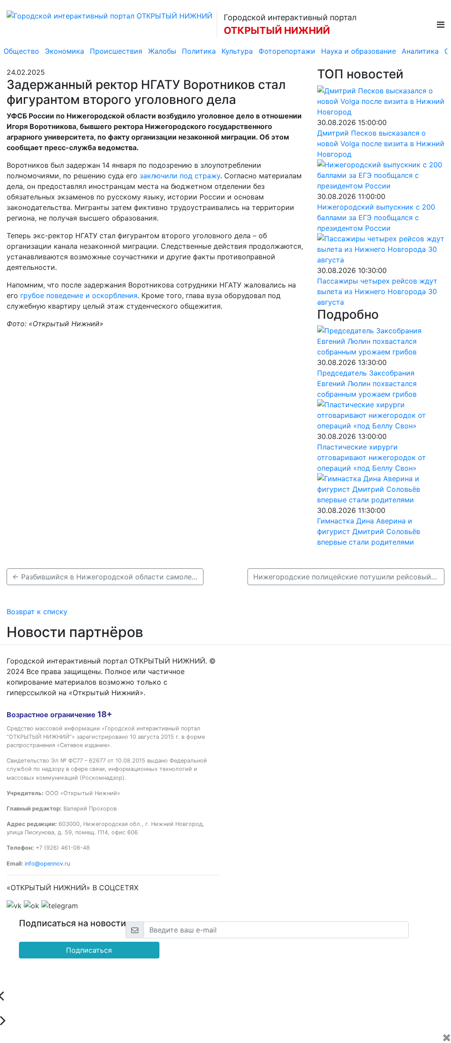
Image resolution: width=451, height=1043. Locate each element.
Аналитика (420, 51)
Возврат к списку (37, 611)
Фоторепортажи (287, 51)
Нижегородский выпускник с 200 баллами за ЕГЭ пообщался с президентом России (376, 217)
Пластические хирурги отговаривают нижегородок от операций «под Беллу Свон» (371, 457)
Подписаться (89, 950)
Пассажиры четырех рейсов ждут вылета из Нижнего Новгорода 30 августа (377, 291)
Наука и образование (358, 51)
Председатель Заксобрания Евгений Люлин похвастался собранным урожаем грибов (367, 383)
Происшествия (116, 51)
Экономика (64, 51)
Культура (237, 51)
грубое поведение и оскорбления (78, 295)
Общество (21, 51)
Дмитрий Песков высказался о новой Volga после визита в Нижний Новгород (380, 143)
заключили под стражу (180, 175)
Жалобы (162, 51)
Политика (199, 51)
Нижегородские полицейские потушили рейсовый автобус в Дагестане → (348, 576)
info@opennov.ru (47, 863)
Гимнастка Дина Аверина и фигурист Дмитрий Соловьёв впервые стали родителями (368, 531)
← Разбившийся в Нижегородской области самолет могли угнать (107, 576)
